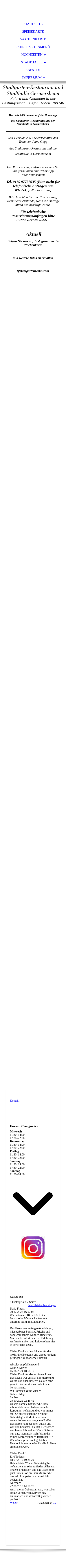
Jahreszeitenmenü (33, 47)
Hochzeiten (31, 54)
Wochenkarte (33, 39)
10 (54, 1502)
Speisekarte (33, 31)
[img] (33, 10)
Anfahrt (33, 70)
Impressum (31, 77)
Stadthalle (32, 62)
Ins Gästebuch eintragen (42, 1305)
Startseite (33, 24)
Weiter (13, 1502)
